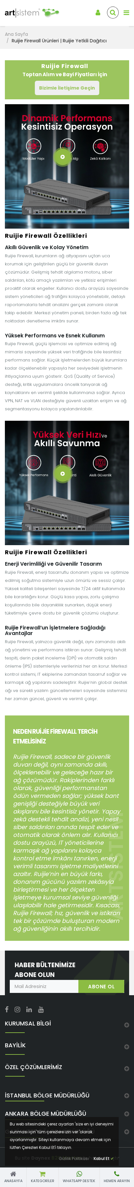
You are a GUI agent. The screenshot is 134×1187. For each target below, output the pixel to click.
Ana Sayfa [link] (16, 34)
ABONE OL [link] (101, 986)
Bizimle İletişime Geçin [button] (67, 88)
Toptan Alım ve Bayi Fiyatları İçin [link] (64, 70)
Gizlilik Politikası (74, 1158)
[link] (28, 13)
